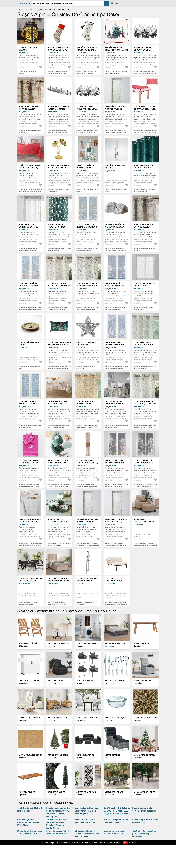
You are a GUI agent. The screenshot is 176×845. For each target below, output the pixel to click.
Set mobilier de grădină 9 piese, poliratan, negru (30, 580)
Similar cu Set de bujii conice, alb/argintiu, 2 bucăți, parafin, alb (86, 485)
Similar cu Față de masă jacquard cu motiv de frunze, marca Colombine (30, 190)
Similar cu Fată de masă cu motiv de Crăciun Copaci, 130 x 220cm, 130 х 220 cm (145, 132)
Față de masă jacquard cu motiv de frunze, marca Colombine (30, 167)
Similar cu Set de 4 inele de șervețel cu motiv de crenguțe (59, 544)
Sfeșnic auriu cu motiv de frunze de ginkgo (58, 166)
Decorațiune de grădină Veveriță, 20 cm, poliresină (144, 809)
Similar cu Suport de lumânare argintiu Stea (85, 367)
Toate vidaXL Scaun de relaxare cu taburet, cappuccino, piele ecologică (145, 544)
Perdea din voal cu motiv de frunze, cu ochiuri (143, 344)
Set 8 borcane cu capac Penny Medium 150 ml (85, 821)
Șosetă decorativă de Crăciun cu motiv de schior (86, 50)
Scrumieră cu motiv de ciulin (29, 343)
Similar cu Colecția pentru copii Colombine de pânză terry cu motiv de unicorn (30, 486)
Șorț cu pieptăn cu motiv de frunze (85, 166)
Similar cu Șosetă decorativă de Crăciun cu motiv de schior (86, 72)
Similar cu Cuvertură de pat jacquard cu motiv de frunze (116, 426)
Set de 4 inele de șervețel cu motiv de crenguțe (58, 521)
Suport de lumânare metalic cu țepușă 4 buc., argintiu (115, 227)
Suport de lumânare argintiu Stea (86, 343)
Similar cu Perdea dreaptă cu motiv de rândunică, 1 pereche (87, 249)
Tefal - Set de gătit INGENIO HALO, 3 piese (29, 809)
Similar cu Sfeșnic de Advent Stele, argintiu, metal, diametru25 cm (87, 131)
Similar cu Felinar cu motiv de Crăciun (28, 72)
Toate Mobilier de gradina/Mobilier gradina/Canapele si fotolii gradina (116, 603)
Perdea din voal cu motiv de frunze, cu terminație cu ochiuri (86, 403)
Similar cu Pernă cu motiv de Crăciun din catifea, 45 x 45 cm (116, 72)
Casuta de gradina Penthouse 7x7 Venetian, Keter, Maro (28, 822)
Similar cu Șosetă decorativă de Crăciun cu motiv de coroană (57, 72)
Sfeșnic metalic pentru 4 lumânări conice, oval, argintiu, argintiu (59, 109)
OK (125, 843)
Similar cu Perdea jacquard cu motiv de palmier (30, 131)
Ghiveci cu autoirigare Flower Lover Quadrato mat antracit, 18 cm (87, 833)
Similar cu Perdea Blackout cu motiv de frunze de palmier (145, 190)
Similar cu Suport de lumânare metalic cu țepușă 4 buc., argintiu (115, 249)
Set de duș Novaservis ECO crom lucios (86, 579)
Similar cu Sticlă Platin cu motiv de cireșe (116, 190)
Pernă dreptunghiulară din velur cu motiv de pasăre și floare (59, 344)
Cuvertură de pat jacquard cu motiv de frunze (115, 403)
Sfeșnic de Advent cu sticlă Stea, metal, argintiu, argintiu (144, 50)
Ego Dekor (29, 10)
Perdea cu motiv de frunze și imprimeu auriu (57, 227)
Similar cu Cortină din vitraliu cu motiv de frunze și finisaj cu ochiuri (116, 131)
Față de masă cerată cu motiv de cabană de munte (59, 403)
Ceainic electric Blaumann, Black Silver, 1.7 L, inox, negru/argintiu (87, 811)
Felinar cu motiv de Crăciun (28, 48)
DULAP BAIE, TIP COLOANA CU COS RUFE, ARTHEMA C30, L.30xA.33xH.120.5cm (117, 811)
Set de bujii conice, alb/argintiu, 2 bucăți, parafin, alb (87, 462)
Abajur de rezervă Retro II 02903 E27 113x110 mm (57, 832)
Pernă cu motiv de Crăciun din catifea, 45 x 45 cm (116, 50)
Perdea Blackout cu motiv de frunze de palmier (143, 167)
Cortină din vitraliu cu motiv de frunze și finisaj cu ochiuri (116, 109)
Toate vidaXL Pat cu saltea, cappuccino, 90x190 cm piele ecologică (57, 604)
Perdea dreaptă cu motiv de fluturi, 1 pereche (28, 403)
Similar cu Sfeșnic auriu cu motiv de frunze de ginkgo (59, 190)
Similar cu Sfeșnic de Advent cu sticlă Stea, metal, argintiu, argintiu (145, 72)
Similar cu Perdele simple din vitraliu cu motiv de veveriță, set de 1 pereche (116, 486)
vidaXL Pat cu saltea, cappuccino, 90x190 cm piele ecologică (58, 580)
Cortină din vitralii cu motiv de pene (144, 284)
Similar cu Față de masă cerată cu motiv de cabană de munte (58, 426)
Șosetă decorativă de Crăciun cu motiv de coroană (58, 50)
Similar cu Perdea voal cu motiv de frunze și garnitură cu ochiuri (58, 308)
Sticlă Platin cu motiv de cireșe (115, 166)
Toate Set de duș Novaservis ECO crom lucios (86, 603)
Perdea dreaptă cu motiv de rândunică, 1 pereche (86, 227)
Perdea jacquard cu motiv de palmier (29, 107)
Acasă (19, 10)
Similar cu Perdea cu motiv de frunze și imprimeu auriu (59, 249)
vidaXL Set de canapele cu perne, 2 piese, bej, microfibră (144, 833)
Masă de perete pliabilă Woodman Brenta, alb (114, 832)
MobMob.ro (25, 3)
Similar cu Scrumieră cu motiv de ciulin (29, 367)
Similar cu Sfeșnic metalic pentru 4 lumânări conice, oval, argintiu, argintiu (58, 132)
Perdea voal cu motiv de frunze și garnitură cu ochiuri (59, 285)
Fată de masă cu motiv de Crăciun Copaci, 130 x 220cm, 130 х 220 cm (145, 109)
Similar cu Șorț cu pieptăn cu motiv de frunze (87, 190)
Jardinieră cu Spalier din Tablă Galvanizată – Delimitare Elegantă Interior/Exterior (57, 823)
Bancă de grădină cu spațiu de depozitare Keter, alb (29, 832)
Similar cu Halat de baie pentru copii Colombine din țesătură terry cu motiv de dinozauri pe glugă (59, 486)
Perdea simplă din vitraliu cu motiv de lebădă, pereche (114, 344)
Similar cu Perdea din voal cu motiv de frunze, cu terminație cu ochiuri (87, 426)
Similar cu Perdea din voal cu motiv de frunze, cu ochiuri (145, 367)
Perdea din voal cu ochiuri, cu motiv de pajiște (28, 227)
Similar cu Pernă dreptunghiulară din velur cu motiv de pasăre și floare (59, 367)
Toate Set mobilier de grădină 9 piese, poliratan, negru (28, 603)
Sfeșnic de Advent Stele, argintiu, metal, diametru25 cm (87, 109)
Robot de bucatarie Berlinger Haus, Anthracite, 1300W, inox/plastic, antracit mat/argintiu (59, 812)
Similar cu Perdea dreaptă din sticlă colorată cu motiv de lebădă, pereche (30, 308)
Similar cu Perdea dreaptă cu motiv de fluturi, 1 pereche (30, 426)
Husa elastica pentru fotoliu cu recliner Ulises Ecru (116, 821)
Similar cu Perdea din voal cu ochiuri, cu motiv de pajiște (28, 249)
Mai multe (132, 842)
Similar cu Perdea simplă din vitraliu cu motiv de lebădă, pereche (116, 367)
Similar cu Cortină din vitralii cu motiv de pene (144, 308)
